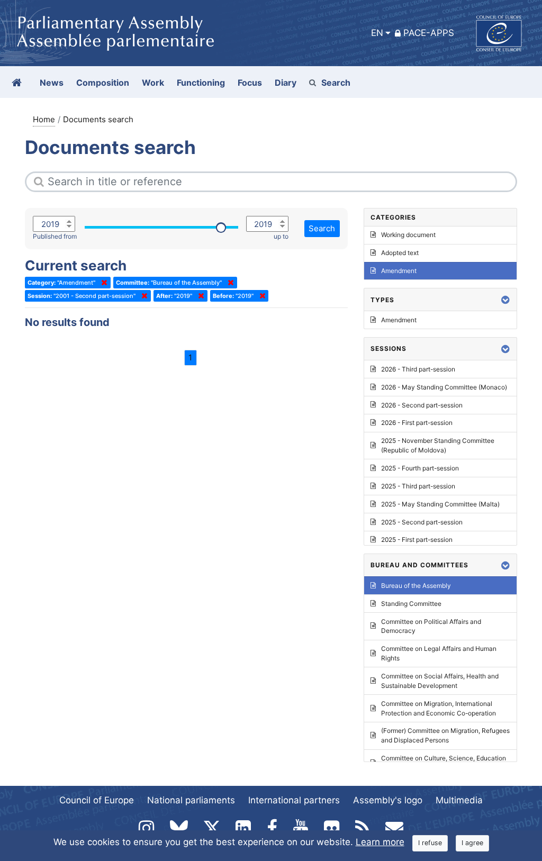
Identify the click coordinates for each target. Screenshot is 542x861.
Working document (408, 235)
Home (44, 119)
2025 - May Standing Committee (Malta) (440, 504)
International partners (294, 800)
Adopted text (400, 253)
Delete (102, 282)
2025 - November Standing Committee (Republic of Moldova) (437, 445)
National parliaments (191, 800)
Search (335, 82)
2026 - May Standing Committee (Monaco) (444, 387)
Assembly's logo (387, 800)
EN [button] (377, 33)
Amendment (399, 271)
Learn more (380, 842)
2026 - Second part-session (422, 405)
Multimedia (459, 800)
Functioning (201, 82)
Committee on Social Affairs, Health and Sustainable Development (440, 681)
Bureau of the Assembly (416, 586)
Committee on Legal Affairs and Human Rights (438, 653)
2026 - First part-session (417, 423)
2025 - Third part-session (418, 486)
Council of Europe (96, 800)
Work (153, 82)
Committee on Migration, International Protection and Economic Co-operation (438, 708)
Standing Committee (411, 604)
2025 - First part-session (417, 539)
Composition (102, 82)
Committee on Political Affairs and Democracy (431, 626)
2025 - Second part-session (422, 522)
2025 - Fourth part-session (420, 468)
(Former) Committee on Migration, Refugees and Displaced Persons (445, 735)
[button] (505, 300)
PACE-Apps (428, 33)
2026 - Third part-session (418, 369)
